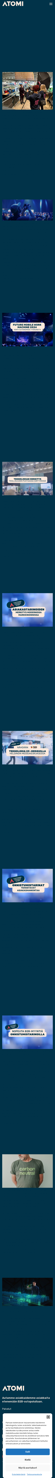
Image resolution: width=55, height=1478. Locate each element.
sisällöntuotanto (37, 170)
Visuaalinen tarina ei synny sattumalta (25, 1264)
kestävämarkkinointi (13, 1252)
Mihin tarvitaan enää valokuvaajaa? (26, 186)
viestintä (29, 174)
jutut (16, 170)
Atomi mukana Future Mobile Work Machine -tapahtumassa (27, 296)
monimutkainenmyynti (27, 691)
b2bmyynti (8, 691)
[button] (50, 3)
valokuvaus (8, 281)
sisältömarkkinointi (12, 174)
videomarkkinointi (12, 1123)
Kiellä (28, 1459)
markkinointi (32, 1252)
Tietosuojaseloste (34, 1474)
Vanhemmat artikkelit (14, 1367)
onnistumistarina (11, 694)
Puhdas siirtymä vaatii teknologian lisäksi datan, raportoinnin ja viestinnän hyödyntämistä (22, 437)
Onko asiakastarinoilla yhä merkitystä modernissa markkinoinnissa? (27, 574)
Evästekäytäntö (18, 1474)
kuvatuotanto (35, 278)
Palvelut (6, 1409)
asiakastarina (35, 687)
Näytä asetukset (27, 1467)
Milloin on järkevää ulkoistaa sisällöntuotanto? (23, 55)
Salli (27, 1451)
